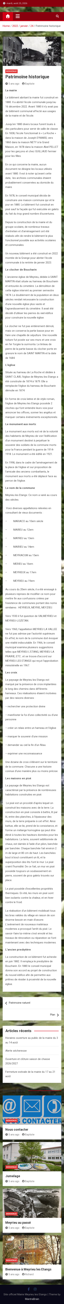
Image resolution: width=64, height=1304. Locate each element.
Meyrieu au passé (18, 1222)
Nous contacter (16, 1129)
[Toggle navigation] (17, 16)
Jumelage (12, 1176)
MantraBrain (32, 1299)
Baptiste (29, 83)
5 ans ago (14, 83)
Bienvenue (11, 71)
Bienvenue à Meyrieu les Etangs (28, 1269)
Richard (29, 1274)
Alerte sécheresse (16, 1050)
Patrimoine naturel (19, 1002)
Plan (52, 1014)
